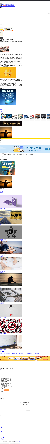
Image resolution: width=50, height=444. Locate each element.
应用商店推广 (3, 6)
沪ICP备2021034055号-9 (17, 441)
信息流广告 (7, 6)
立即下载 (1, 369)
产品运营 (2, 4)
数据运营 (6, 4)
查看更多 (3, 351)
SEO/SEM (9, 6)
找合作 (3, 2)
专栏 (1, 438)
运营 (5, 5)
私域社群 (4, 4)
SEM (3, 432)
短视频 (12, 5)
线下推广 (14, 6)
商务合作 (3, 425)
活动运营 (10, 5)
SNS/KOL (12, 6)
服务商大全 (2, 439)
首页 (1, 427)
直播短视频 (13, 4)
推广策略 (1, 6)
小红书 (6, 5)
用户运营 (1, 4)
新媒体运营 (4, 5)
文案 (8, 5)
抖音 (13, 5)
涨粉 (11, 5)
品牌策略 (3, 434)
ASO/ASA (10, 6)
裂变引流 (5, 6)
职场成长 (3, 437)
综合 (1, 435)
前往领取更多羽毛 (24, 393)
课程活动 (3, 436)
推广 (1, 431)
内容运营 (9, 4)
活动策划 (7, 4)
